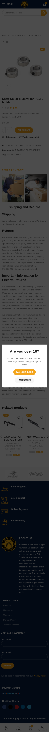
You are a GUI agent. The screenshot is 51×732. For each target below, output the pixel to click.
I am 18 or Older (24, 372)
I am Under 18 (24, 380)
